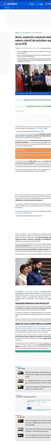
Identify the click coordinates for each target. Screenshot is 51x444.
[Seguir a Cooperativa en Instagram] (12, 1)
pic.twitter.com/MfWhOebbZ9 (23, 213)
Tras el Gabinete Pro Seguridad (23, 134)
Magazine (13, 7)
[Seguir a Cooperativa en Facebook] (9, 1)
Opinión (32, 7)
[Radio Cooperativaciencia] (40, 4)
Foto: (17, 65)
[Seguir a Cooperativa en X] (11, 1)
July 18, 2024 (40, 131)
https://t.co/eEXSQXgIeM (40, 128)
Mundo (28, 7)
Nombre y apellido (30, 401)
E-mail (28, 404)
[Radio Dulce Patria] (31, 4)
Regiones (23, 7)
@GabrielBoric (30, 126)
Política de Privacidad (40, 410)
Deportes (18, 7)
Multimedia (42, 7)
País (8, 7)
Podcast (37, 7)
